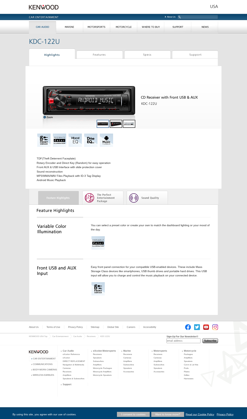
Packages (188, 354)
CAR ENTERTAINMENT (44, 358)
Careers (131, 327)
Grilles (186, 375)
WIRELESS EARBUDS (43, 375)
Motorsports (160, 351)
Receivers (91, 336)
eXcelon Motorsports (104, 351)
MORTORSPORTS (96, 27)
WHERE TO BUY (150, 27)
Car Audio (77, 336)
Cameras (67, 368)
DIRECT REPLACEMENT (74, 361)
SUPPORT (177, 27)
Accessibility (149, 327)
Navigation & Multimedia (73, 365)
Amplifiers (67, 375)
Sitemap (95, 327)
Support (195, 54)
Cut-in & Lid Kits (191, 365)
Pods (186, 368)
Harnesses (188, 379)
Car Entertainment (60, 336)
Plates (186, 372)
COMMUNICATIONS (42, 364)
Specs (147, 54)
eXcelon (66, 358)
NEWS (204, 27)
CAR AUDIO (42, 27)
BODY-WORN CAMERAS (45, 369)
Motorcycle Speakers (102, 375)
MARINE (69, 27)
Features (100, 54)
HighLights (52, 54)
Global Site (113, 327)
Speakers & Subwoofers (73, 379)
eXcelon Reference (71, 354)
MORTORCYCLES (123, 27)
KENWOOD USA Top (38, 336)
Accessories (128, 372)
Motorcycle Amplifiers (102, 372)
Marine (127, 351)
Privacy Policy (75, 327)
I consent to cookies (133, 414)
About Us (171, 17)
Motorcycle (190, 351)
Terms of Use (53, 327)
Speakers (97, 358)
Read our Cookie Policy (200, 414)
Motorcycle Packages (102, 368)
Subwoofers (98, 361)
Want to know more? (167, 414)
